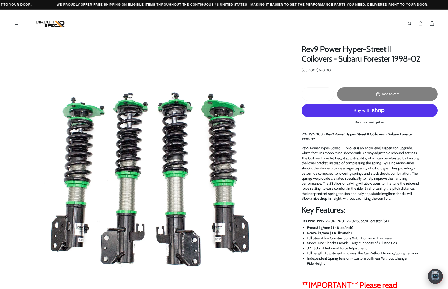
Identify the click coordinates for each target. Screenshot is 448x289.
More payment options (369, 122)
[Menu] (16, 23)
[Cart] (432, 23)
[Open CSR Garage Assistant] (435, 276)
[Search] (409, 23)
